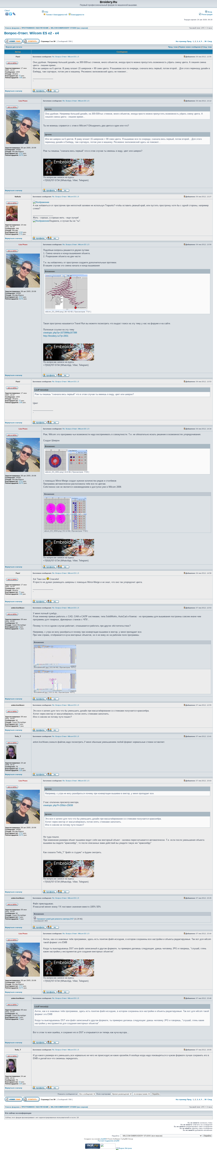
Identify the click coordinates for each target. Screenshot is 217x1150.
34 (20, 768)
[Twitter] (10, 14)
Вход (209, 12)
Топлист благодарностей (56, 15)
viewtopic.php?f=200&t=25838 (58, 805)
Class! (7, 11)
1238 (21, 232)
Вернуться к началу (13, 91)
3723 (21, 153)
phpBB (103, 1139)
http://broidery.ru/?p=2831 (55, 336)
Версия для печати (14, 47)
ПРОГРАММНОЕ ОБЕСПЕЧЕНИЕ (35, 28)
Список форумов (12, 28)
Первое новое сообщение (190, 47)
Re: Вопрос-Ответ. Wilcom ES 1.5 (65, 57)
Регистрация (206, 14)
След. (210, 41)
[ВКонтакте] (7, 14)
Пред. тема (172, 47)
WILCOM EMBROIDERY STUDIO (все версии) (69, 28)
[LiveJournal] (14, 14)
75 (20, 76)
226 (20, 770)
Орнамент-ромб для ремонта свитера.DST (55, 919)
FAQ (46, 12)
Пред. (189, 41)
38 (205, 41)
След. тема (207, 47)
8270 (21, 155)
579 (20, 234)
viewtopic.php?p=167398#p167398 (60, 332)
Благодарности (77, 15)
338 (20, 77)
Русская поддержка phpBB (108, 1141)
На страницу (181, 41)
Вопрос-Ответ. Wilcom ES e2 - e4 (31, 33)
